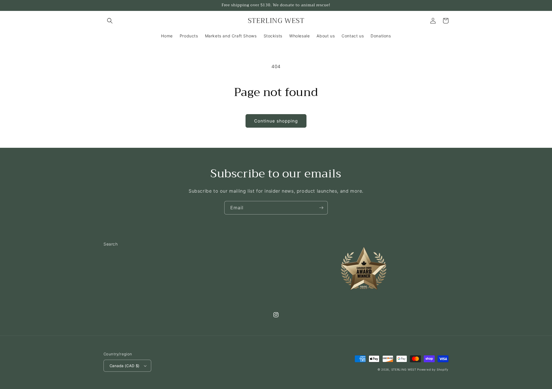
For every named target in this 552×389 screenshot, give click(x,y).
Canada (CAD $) (125, 365)
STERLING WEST (403, 369)
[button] (109, 20)
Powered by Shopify (432, 369)
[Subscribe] (321, 207)
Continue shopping (276, 121)
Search (110, 244)
